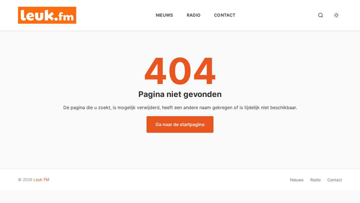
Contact (224, 15)
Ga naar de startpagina (180, 124)
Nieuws (164, 15)
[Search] (320, 15)
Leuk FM (41, 179)
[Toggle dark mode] (336, 15)
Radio (194, 15)
